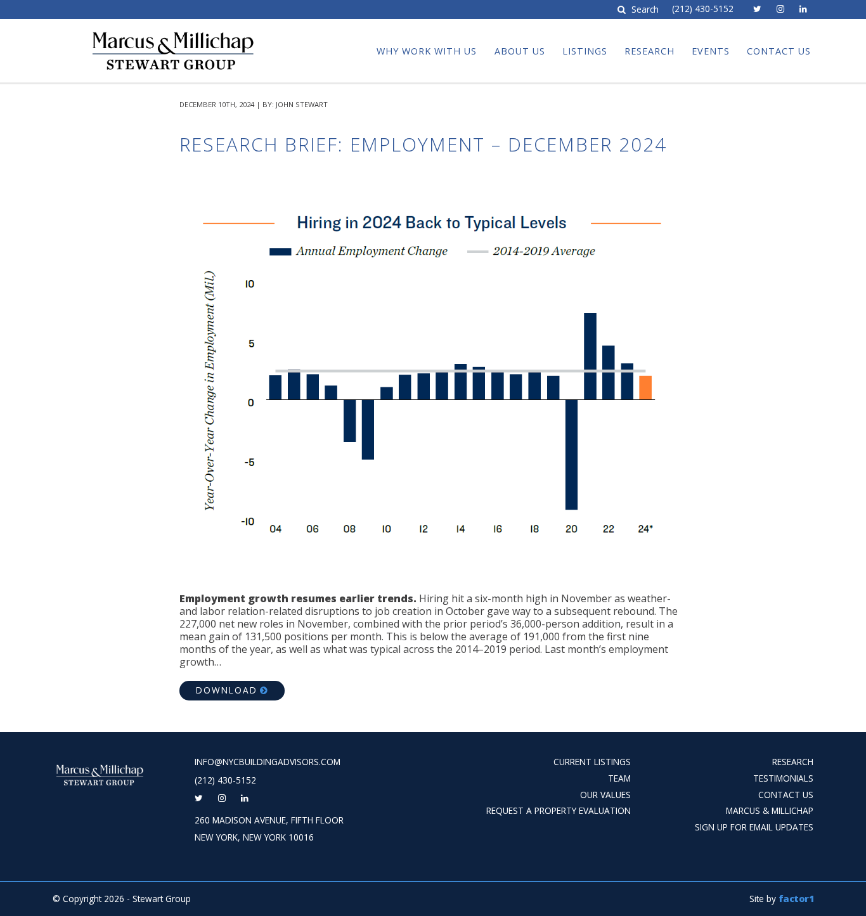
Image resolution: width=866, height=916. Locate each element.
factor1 (796, 899)
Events (711, 51)
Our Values (605, 795)
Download (226, 690)
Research (649, 51)
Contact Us (779, 51)
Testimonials (783, 778)
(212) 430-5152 (703, 8)
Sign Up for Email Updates (754, 827)
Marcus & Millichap (769, 810)
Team (619, 778)
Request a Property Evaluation (558, 810)
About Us (519, 51)
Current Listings (592, 762)
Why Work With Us (427, 51)
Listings (584, 51)
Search (643, 10)
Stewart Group (136, 30)
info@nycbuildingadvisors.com (267, 762)
